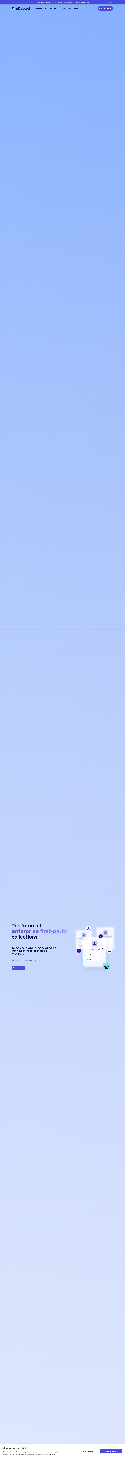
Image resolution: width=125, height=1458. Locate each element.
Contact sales (105, 8)
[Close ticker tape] (111, 2)
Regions (57, 8)
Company (76, 8)
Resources (67, 8)
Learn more (52, 1454)
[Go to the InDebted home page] (21, 8)
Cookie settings (88, 1451)
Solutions (39, 8)
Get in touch (18, 968)
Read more (85, 2)
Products (48, 8)
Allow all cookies (111, 1451)
